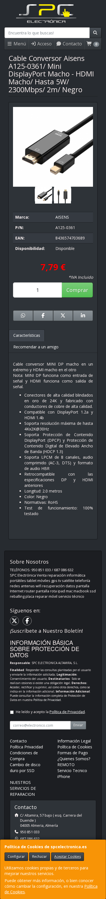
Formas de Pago (72, 752)
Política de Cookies (74, 746)
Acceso (44, 44)
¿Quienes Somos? (73, 758)
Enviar (78, 725)
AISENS (62, 217)
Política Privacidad (26, 746)
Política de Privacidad (47, 700)
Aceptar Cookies (67, 856)
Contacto (72, 44)
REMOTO (66, 764)
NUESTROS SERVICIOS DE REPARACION (23, 788)
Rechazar (39, 856)
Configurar (16, 856)
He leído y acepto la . (51, 711)
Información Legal (74, 741)
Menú (19, 44)
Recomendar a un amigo (36, 347)
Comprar (77, 290)
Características (26, 335)
